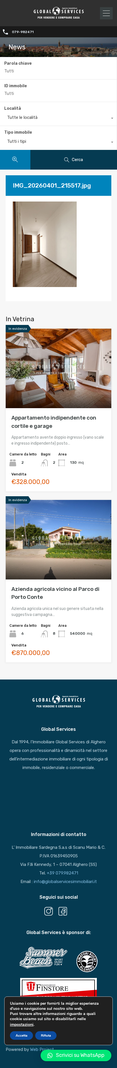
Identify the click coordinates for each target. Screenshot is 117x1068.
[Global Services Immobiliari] (58, 18)
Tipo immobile (18, 132)
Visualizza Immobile (58, 392)
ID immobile (15, 86)
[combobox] (58, 119)
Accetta (21, 1035)
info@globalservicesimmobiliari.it (65, 881)
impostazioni (22, 1024)
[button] (76, 1055)
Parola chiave (18, 63)
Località (12, 108)
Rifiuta (46, 1035)
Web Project (42, 1049)
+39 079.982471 (62, 873)
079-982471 (23, 32)
